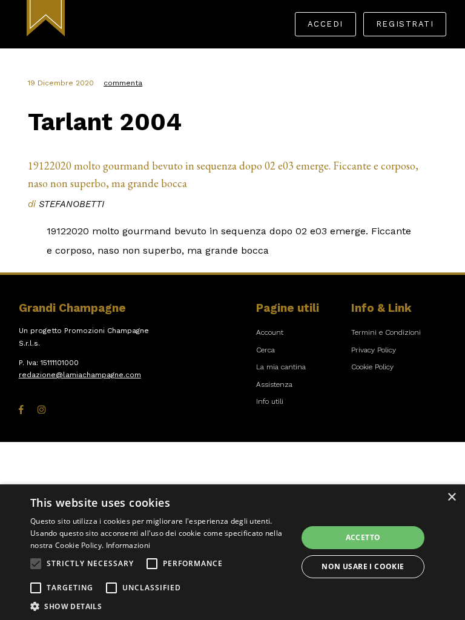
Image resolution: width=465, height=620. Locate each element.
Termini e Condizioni (386, 332)
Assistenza (274, 384)
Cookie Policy (372, 367)
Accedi (325, 23)
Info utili (269, 401)
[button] (36, 564)
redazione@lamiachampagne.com (80, 375)
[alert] (232, 552)
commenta (123, 83)
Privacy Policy (373, 350)
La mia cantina (281, 367)
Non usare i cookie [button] (363, 566)
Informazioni (128, 545)
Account (269, 332)
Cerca (265, 350)
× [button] (451, 497)
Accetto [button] (363, 537)
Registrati (405, 23)
